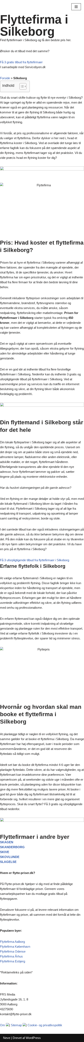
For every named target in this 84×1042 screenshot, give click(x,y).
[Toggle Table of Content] (20, 86)
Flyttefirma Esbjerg (12, 961)
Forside (5, 78)
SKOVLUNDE (9, 857)
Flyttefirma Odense (12, 951)
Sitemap (16, 1025)
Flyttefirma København (15, 946)
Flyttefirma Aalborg (12, 941)
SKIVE (4, 852)
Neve (6, 1038)
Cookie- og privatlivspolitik (45, 1025)
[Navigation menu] (76, 6)
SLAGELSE (8, 862)
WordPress (33, 1038)
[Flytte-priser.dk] (15, 7)
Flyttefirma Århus (11, 956)
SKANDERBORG (12, 847)
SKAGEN (6, 842)
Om (2, 1025)
